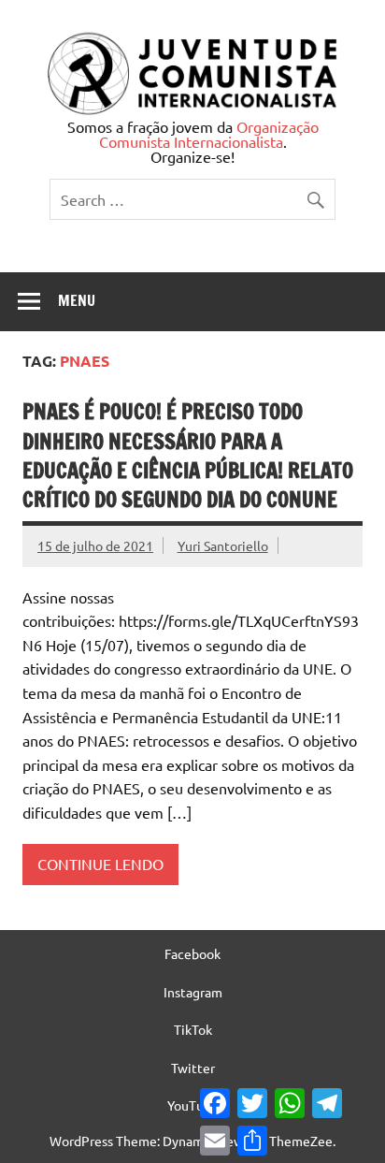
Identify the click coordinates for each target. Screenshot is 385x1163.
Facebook (192, 953)
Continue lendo (100, 863)
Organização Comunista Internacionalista (209, 134)
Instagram (193, 991)
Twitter (193, 1067)
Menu (76, 300)
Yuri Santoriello (223, 545)
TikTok (193, 1029)
